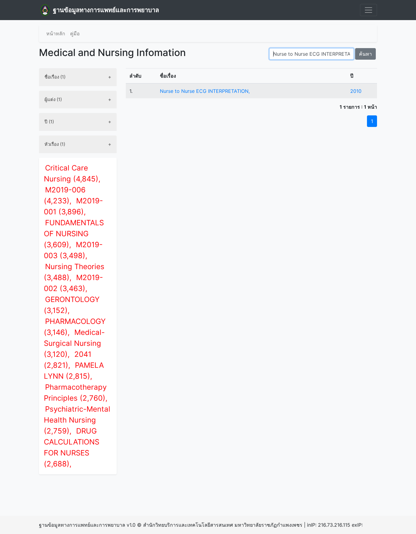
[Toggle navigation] (368, 10)
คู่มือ (75, 33)
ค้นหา (365, 54)
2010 (355, 91)
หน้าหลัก (55, 33)
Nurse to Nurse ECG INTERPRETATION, (205, 91)
